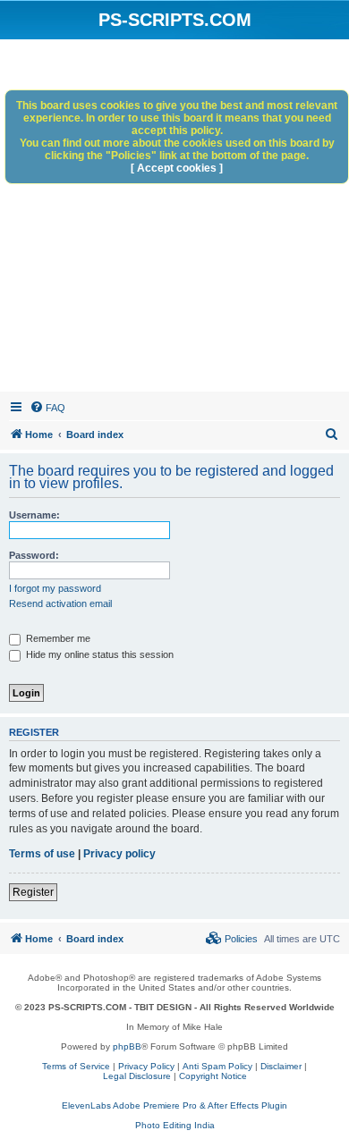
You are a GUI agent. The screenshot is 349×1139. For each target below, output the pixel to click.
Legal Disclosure (137, 1076)
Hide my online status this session (98, 654)
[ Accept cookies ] (177, 168)
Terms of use (42, 854)
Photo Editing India (175, 1125)
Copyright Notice (213, 1076)
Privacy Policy (146, 1066)
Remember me (56, 638)
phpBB (127, 1046)
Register (33, 892)
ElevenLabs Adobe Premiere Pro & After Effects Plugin (174, 1105)
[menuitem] (47, 407)
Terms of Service (76, 1066)
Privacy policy (119, 854)
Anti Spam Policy (217, 1066)
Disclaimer (281, 1066)
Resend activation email (60, 603)
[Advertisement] (174, 218)
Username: (34, 515)
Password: (34, 555)
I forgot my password (55, 588)
